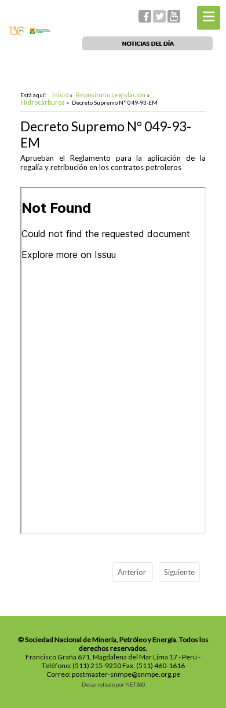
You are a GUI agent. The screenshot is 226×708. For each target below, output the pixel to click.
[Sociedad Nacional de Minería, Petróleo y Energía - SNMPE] (29, 32)
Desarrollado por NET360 (113, 684)
